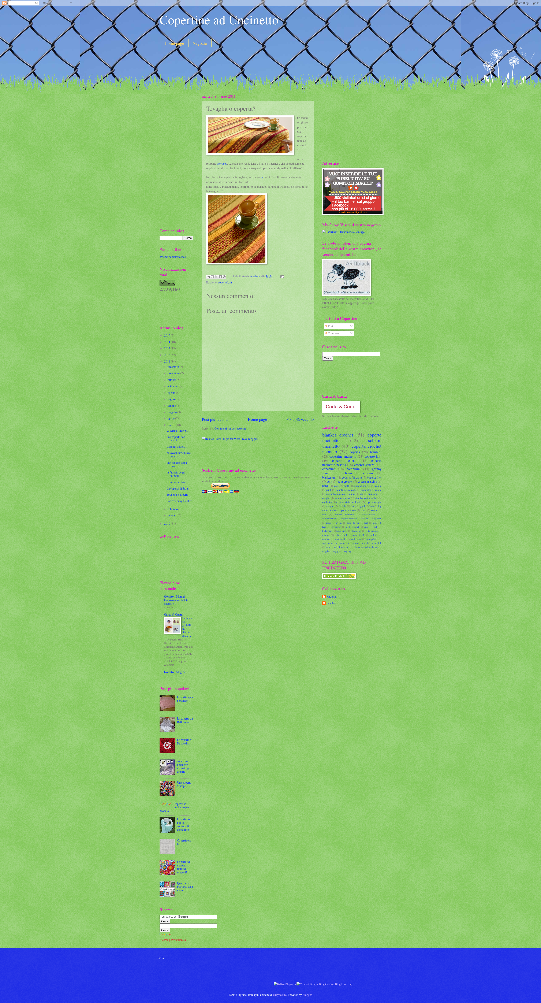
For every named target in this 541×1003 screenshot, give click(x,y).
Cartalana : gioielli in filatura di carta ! (187, 627)
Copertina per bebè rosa (185, 699)
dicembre (173, 367)
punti (328, 489)
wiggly (336, 551)
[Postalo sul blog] (212, 277)
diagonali (376, 518)
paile (337, 534)
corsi (336, 485)
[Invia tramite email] (208, 277)
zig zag (347, 551)
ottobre (172, 380)
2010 (167, 523)
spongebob (371, 538)
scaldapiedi (340, 538)
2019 (167, 335)
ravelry (325, 538)
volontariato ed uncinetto (364, 547)
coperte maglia (373, 502)
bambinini (354, 469)
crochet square (364, 465)
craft (346, 485)
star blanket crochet (366, 498)
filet (361, 493)
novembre (174, 373)
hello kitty (341, 530)
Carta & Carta (173, 614)
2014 (167, 342)
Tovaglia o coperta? (178, 495)
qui (262, 177)
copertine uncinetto (343, 456)
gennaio (173, 515)
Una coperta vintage (184, 784)
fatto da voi (353, 522)
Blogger (307, 995)
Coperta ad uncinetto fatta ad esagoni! (183, 867)
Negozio (200, 43)
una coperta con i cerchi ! (177, 438)
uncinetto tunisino (335, 493)
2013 (167, 348)
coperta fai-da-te (352, 477)
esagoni (330, 506)
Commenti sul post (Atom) (230, 428)
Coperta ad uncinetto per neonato (174, 807)
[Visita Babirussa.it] (343, 232)
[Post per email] (281, 276)
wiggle (325, 551)
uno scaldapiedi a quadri (177, 464)
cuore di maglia (362, 485)
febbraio (173, 509)
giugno (172, 406)
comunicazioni (329, 518)
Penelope (255, 276)
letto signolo (372, 530)
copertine (328, 469)
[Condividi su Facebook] (220, 277)
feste (353, 506)
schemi (347, 473)
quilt (329, 481)
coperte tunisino (349, 518)
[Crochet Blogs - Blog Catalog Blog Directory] (324, 984)
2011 (167, 361)
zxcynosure (280, 995)
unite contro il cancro (337, 547)
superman (327, 543)
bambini (375, 452)
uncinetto (327, 502)
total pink (376, 543)
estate (328, 522)
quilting (374, 534)
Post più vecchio (300, 419)
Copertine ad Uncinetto (219, 19)
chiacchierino (369, 514)
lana (371, 506)
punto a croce (348, 510)
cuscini (368, 473)
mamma (326, 534)
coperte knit (225, 282)
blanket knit (329, 477)
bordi (325, 486)
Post (330, 326)
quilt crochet (344, 481)
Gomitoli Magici (174, 596)
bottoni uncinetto (344, 514)
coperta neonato (344, 460)
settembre (174, 386)
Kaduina (331, 596)
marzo (172, 425)
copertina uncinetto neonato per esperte (184, 766)
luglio (171, 399)
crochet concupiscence (173, 257)
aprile (171, 418)
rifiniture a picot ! (177, 482)
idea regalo (356, 530)
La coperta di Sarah (178, 488)
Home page (174, 43)
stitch (363, 510)
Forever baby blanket (179, 501)
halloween (327, 530)
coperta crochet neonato (351, 448)
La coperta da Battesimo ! (185, 720)
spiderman (356, 538)
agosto (172, 393)
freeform (373, 493)
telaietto (340, 543)
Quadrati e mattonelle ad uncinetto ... (185, 886)
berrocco (222, 163)
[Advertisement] (236, 62)
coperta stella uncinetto (348, 502)
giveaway (336, 526)
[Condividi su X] (216, 277)
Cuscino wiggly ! (177, 447)
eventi (339, 522)
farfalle (342, 506)
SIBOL (374, 510)
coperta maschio (367, 481)
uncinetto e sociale (371, 489)
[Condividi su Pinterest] (224, 277)
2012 (167, 355)
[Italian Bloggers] (285, 984)
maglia (325, 498)
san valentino (342, 498)
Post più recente (215, 419)
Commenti (333, 333)
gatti (362, 506)
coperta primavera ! (178, 430)
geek (366, 522)
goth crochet (352, 526)
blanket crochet (337, 435)
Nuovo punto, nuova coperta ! (179, 454)
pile (346, 534)
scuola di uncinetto (346, 489)
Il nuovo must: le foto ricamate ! (176, 601)
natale (378, 485)
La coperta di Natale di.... (184, 741)
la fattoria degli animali (176, 474)
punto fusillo (358, 534)
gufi (375, 526)
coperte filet (374, 477)
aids (324, 514)
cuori (352, 493)
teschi (365, 543)
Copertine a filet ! (184, 842)
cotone (364, 518)
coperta (355, 452)
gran (366, 526)
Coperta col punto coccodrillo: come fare (184, 824)
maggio (172, 412)
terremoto (353, 543)
